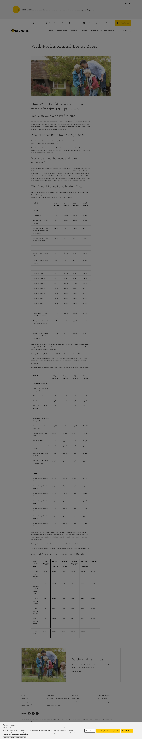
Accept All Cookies (127, 730)
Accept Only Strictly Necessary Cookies (108, 730)
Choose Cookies (89, 730)
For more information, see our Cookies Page (14, 737)
